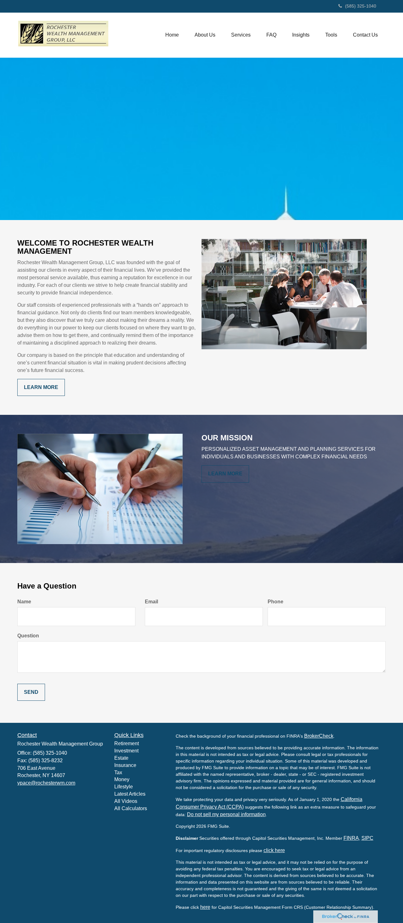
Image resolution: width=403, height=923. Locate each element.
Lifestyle (123, 786)
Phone (275, 601)
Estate (121, 758)
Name (24, 601)
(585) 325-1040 (360, 6)
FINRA (351, 838)
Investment (126, 750)
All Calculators (130, 808)
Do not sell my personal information (226, 814)
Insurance (125, 765)
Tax (118, 772)
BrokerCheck (318, 736)
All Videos (125, 801)
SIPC (367, 838)
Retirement (126, 743)
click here (274, 850)
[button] (205, 35)
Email (151, 601)
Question (28, 635)
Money (121, 779)
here (205, 907)
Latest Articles (129, 794)
